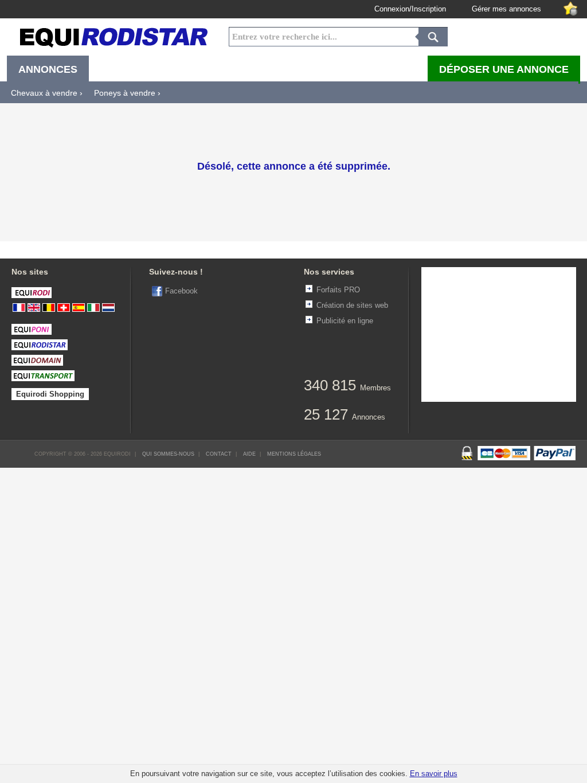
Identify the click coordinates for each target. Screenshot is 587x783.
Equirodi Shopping (50, 394)
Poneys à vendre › (127, 92)
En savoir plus (433, 773)
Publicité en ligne (344, 320)
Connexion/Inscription (410, 9)
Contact (219, 454)
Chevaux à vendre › (47, 92)
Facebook (181, 291)
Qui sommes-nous (168, 454)
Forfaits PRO (338, 289)
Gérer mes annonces (506, 9)
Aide (249, 454)
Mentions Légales (294, 454)
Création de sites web (352, 305)
